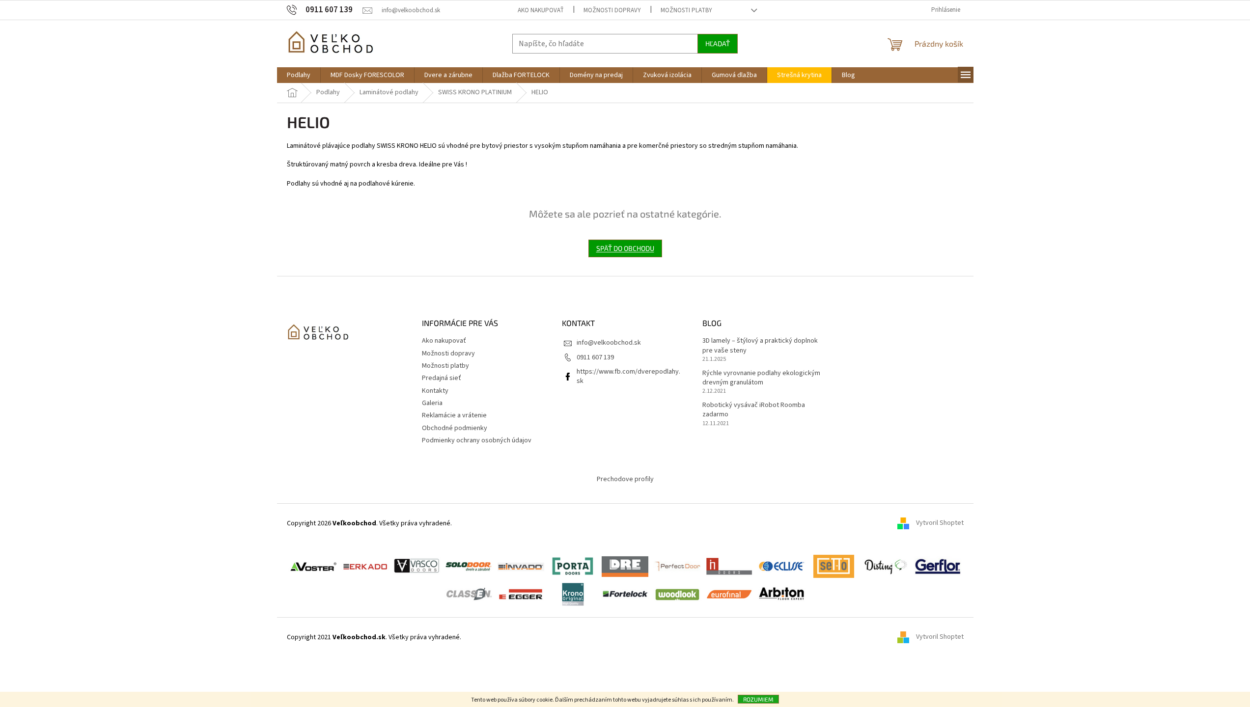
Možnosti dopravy (612, 10)
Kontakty (435, 391)
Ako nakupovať (541, 10)
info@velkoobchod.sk (609, 343)
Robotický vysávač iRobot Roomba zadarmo (753, 410)
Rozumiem (758, 699)
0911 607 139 (595, 357)
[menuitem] (298, 75)
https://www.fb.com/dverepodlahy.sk (628, 376)
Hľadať (717, 43)
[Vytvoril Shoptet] (906, 637)
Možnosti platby (686, 10)
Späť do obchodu (625, 248)
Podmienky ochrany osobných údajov (476, 440)
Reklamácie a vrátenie (454, 415)
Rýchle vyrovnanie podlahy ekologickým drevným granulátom (761, 378)
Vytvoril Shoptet (940, 523)
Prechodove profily (625, 479)
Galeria (432, 403)
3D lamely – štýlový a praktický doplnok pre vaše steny (760, 345)
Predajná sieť (441, 378)
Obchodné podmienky (454, 428)
